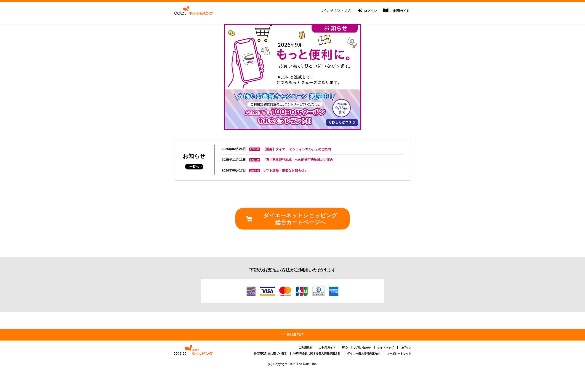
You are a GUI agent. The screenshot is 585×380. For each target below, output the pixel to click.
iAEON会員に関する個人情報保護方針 (316, 353)
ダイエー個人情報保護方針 (363, 353)
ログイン (370, 11)
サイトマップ (385, 347)
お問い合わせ (362, 347)
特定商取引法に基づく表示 (270, 353)
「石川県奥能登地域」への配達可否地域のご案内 (298, 159)
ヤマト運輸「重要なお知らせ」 (285, 170)
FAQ (345, 347)
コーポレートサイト (399, 353)
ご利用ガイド (399, 11)
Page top (295, 334)
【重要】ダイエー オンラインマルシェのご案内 (297, 149)
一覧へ (194, 167)
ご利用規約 (305, 347)
